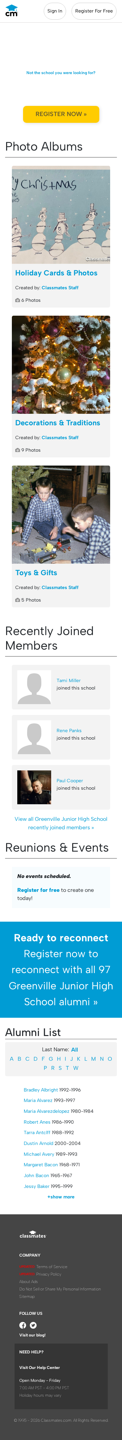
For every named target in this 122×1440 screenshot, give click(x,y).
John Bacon (36, 1175)
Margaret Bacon (41, 1165)
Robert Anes (37, 1122)
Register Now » (61, 114)
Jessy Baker (36, 1186)
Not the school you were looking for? (61, 72)
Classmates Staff (60, 288)
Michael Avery (39, 1154)
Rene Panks (69, 731)
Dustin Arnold (38, 1143)
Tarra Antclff (37, 1132)
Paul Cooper (70, 781)
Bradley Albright (41, 1090)
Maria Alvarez (38, 1100)
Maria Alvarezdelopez (46, 1111)
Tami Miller (69, 680)
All (74, 1050)
